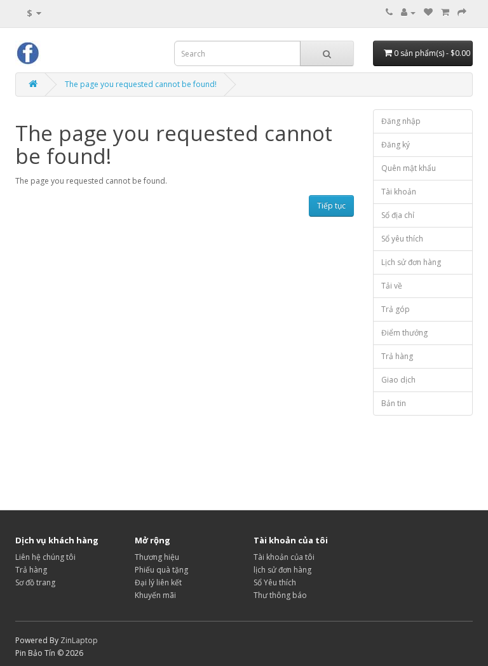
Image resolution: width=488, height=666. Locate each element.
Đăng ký (395, 144)
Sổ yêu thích (402, 238)
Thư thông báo (280, 595)
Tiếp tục (331, 205)
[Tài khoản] (408, 12)
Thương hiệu (157, 557)
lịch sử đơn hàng (282, 569)
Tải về (391, 285)
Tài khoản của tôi (284, 557)
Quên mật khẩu (408, 168)
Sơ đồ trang (35, 582)
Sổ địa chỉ (397, 215)
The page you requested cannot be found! (141, 84)
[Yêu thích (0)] (428, 12)
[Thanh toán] (462, 12)
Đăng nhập (401, 121)
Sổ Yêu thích (275, 582)
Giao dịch (398, 379)
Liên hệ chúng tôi (45, 557)
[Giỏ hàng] (445, 12)
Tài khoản (398, 191)
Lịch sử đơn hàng (411, 262)
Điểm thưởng (404, 332)
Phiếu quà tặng (161, 569)
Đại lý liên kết (158, 582)
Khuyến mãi (155, 595)
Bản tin (393, 403)
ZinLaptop (79, 640)
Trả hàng (397, 356)
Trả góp (395, 309)
